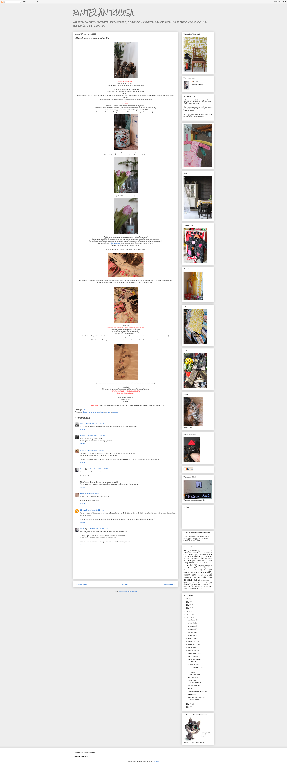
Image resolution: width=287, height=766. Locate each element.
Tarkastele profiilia (197, 84)
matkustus (209, 568)
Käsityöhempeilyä (193, 685)
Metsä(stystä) (192, 694)
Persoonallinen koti (194, 653)
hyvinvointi (202, 555)
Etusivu (125, 584)
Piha (185, 550)
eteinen (191, 555)
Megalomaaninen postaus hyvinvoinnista (196, 698)
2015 (188, 605)
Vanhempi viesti (170, 584)
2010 (188, 704)
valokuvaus (187, 586)
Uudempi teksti (81, 584)
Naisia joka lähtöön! (194, 664)
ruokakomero (188, 577)
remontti (187, 575)
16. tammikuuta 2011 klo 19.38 (98, 529)
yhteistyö (195, 588)
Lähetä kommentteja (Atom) (128, 591)
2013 (188, 611)
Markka (82, 436)
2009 (188, 707)
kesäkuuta (192, 635)
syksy (185, 582)
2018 (188, 599)
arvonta (196, 553)
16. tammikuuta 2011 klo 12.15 (94, 493)
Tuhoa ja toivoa (192, 677)
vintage (197, 586)
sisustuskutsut (205, 580)
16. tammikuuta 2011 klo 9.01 (95, 436)
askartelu (207, 553)
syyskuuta (191, 626)
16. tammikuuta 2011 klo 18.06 (95, 510)
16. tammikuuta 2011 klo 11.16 (98, 469)
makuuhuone (188, 568)
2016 (188, 602)
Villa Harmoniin (115, 243)
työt (195, 584)
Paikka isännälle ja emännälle (194, 660)
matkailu (200, 568)
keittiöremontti (199, 558)
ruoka (206, 575)
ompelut (93, 412)
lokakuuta (191, 623)
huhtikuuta (192, 641)
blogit (185, 554)
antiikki (186, 553)
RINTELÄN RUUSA (103, 12)
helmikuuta (192, 647)
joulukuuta (192, 620)
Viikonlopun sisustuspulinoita (194, 681)
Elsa (81, 423)
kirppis (85, 412)
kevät (199, 560)
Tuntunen (204, 550)
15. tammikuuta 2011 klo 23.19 (94, 423)
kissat (191, 563)
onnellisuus (100, 412)
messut (188, 570)
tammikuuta (192, 650)
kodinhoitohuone (206, 563)
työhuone (186, 584)
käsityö (207, 566)
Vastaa (82, 429)
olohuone (205, 570)
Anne (82, 493)
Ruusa (82, 469)
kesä (189, 560)
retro (198, 575)
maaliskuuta (192, 644)
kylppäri (200, 566)
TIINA (82, 450)
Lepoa (189, 688)
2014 (188, 608)
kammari (197, 556)
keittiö (188, 558)
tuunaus (203, 582)
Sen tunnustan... (193, 656)
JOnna (82, 510)
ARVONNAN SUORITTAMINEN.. (195, 673)
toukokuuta (192, 638)
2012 (188, 614)
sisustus (115, 412)
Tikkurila (195, 551)
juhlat (189, 556)
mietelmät (196, 570)
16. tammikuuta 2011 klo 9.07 (94, 450)
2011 (188, 617)
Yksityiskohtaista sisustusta (197, 691)
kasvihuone (208, 556)
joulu (210, 555)
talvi (194, 582)
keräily (210, 558)
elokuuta (191, 629)
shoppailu (108, 412)
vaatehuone (206, 584)
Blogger (156, 761)
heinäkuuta (192, 632)
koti (89, 412)
